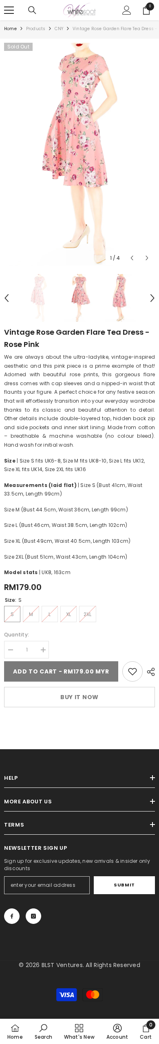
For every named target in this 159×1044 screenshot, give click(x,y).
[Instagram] (33, 916)
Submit (124, 885)
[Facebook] (12, 916)
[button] (132, 258)
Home (10, 29)
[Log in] (126, 10)
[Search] (32, 10)
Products (36, 29)
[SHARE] (149, 672)
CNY (59, 29)
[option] (79, 154)
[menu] (9, 10)
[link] (132, 671)
